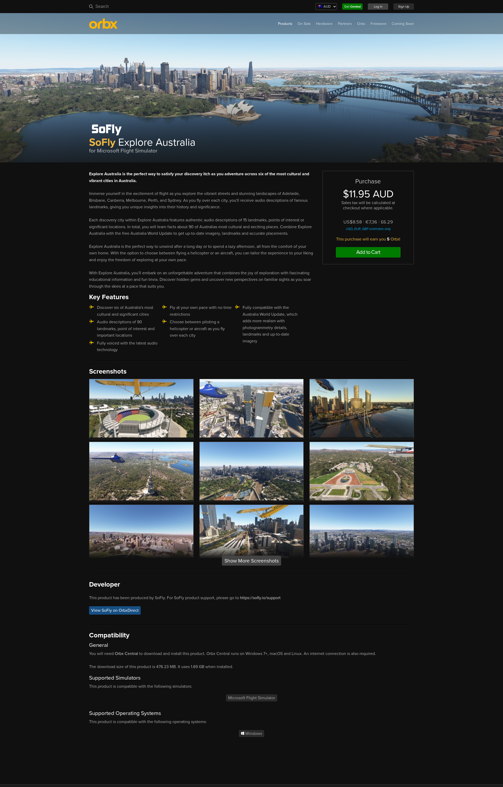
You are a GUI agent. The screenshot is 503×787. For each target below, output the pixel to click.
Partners (345, 23)
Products (285, 23)
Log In (378, 6)
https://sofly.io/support (260, 597)
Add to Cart (368, 252)
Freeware (378, 23)
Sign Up (403, 6)
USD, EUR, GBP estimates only (368, 229)
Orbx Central (126, 653)
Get (352, 6)
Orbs (361, 23)
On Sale (304, 23)
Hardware (324, 23)
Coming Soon (403, 23)
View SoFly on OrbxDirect (115, 610)
